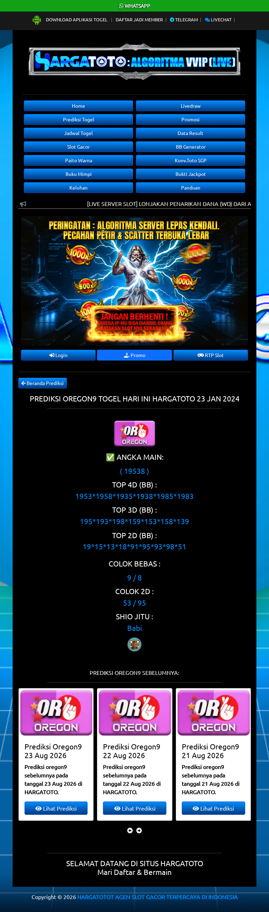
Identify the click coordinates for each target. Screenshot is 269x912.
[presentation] (130, 830)
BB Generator (191, 146)
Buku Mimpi (78, 174)
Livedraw (191, 105)
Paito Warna (78, 160)
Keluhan (78, 187)
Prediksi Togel (78, 119)
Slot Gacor (78, 146)
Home (78, 105)
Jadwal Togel (78, 133)
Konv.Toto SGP (191, 160)
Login (61, 355)
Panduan (190, 187)
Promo (137, 355)
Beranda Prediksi (45, 383)
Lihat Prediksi (59, 808)
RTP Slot (214, 355)
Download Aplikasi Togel (77, 19)
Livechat (221, 19)
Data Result (191, 133)
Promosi (190, 119)
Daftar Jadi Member (139, 19)
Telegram (186, 19)
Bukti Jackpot (190, 174)
